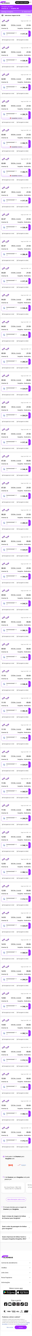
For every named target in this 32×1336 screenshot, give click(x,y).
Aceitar (21, 1327)
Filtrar (29, 15)
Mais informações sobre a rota (16, 1199)
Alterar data (27, 11)
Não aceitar (10, 1327)
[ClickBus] (5, 2)
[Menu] (31, 2)
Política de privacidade (22, 1324)
